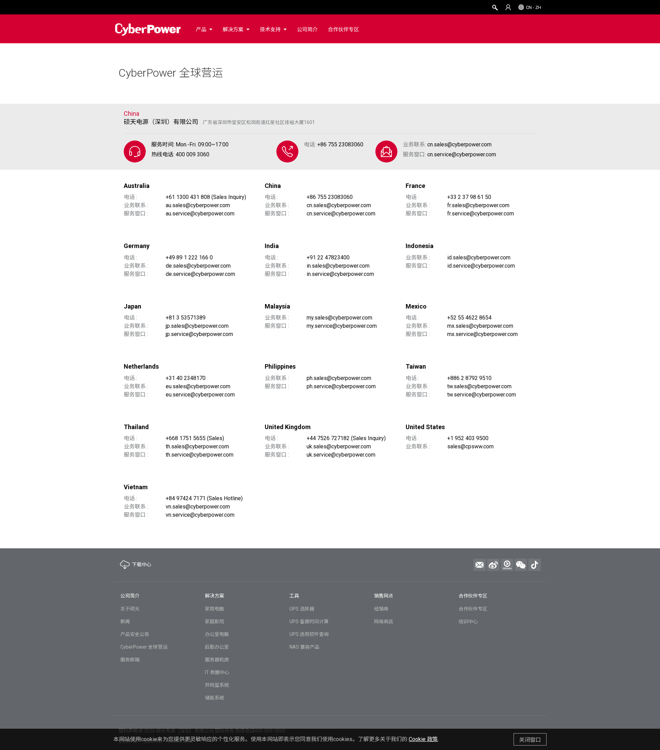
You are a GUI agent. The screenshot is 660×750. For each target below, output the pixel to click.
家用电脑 (214, 609)
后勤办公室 (217, 647)
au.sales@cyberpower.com (198, 205)
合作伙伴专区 (473, 609)
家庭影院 (214, 621)
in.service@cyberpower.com (340, 274)
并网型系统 (217, 685)
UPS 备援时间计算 (309, 621)
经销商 (381, 609)
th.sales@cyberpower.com (197, 446)
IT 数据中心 (217, 672)
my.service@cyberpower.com (342, 326)
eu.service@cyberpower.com (200, 394)
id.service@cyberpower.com (481, 265)
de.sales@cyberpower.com (198, 265)
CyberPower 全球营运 (171, 72)
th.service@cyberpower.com (199, 454)
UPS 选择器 (301, 609)
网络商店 (383, 621)
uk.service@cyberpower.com (341, 454)
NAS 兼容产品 (304, 647)
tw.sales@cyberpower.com (479, 386)
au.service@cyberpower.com (200, 213)
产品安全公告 (134, 634)
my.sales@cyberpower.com (339, 317)
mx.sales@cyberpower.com (480, 326)
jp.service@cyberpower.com (199, 334)
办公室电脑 (217, 634)
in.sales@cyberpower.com (338, 265)
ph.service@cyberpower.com (341, 386)
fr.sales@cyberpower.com (478, 205)
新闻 (125, 621)
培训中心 (468, 621)
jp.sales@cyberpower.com (197, 326)
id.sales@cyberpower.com (478, 257)
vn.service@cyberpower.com (200, 515)
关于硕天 (130, 609)
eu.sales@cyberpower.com (198, 386)
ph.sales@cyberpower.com (339, 378)
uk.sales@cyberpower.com (339, 446)
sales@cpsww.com (470, 446)
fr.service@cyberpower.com (480, 213)
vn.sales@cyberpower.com (198, 506)
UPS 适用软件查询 (309, 634)
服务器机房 (217, 659)
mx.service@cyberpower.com (482, 334)
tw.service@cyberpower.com (481, 394)
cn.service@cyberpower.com (461, 154)
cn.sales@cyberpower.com (459, 144)
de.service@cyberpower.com (200, 274)
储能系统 (214, 698)
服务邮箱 (130, 659)
